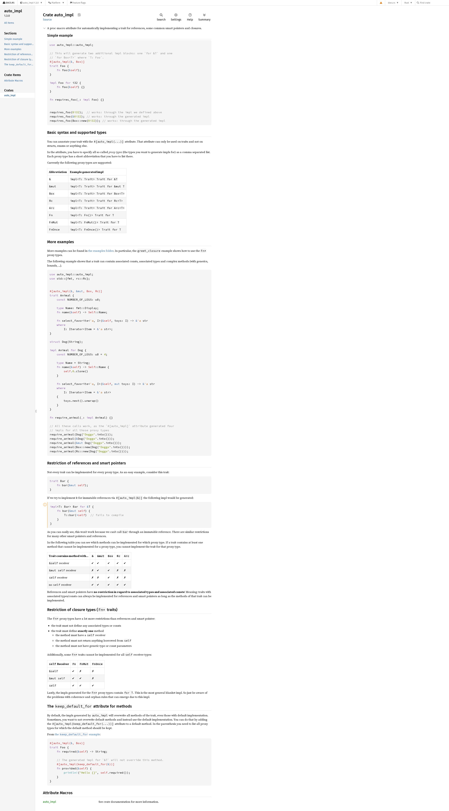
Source (47, 19)
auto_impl (49, 801)
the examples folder (100, 251)
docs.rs (391, 2)
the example (77, 734)
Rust (406, 2)
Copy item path (79, 15)
